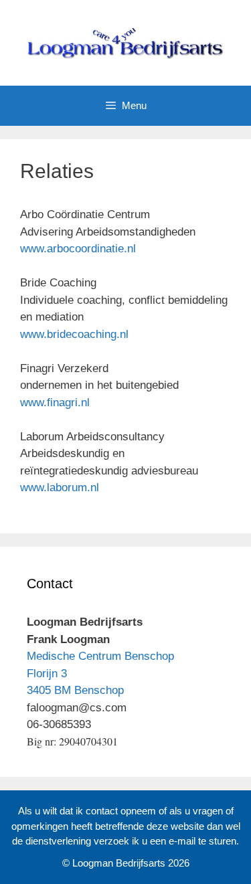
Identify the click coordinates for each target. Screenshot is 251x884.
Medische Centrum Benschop (100, 656)
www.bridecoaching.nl (74, 334)
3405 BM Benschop (75, 690)
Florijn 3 (47, 673)
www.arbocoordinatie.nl (78, 248)
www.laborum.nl (59, 487)
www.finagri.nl (55, 402)
